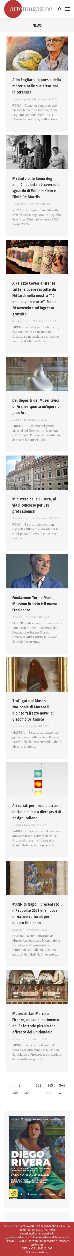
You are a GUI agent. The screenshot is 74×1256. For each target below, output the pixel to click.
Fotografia (18, 204)
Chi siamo (32, 1252)
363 (50, 1085)
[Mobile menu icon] (67, 9)
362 (38, 1085)
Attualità (17, 617)
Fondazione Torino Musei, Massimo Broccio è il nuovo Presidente (34, 604)
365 (15, 1092)
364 (62, 1085)
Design (16, 825)
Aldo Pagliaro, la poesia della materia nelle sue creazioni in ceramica (36, 86)
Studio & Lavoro (22, 518)
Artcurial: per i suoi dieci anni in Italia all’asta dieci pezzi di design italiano (36, 812)
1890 (48, 1092)
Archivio (43, 1252)
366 (27, 1092)
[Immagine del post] (37, 54)
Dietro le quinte (21, 99)
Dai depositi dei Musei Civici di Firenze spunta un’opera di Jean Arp (36, 406)
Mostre (16, 419)
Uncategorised (20, 321)
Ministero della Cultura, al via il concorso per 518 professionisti (34, 505)
